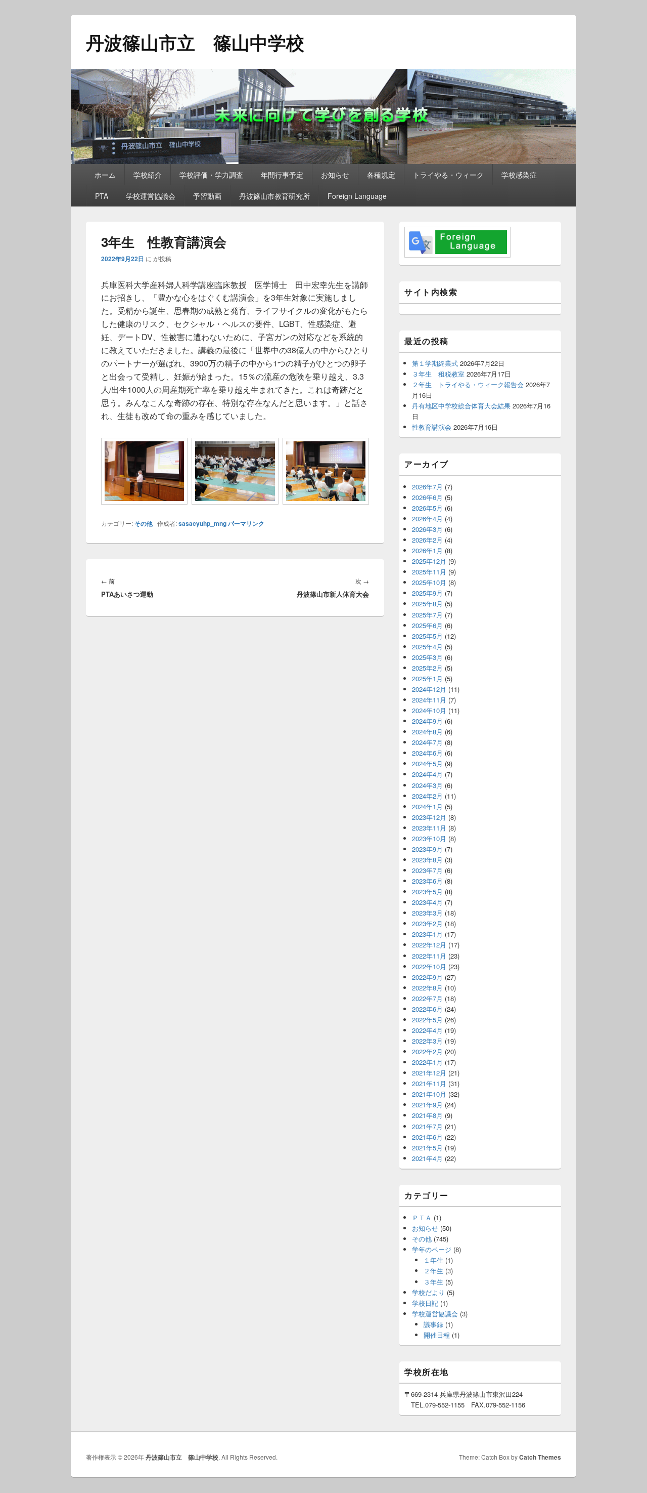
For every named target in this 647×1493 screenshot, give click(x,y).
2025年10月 (429, 582)
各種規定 (381, 175)
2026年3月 (427, 529)
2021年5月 (427, 1147)
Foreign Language (357, 196)
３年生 (433, 1282)
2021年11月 (429, 1083)
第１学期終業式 (435, 363)
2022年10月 (429, 966)
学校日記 (425, 1303)
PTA (101, 196)
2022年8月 (427, 987)
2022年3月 (427, 1041)
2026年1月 (427, 550)
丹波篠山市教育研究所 (274, 196)
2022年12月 (429, 944)
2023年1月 (427, 934)
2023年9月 (427, 849)
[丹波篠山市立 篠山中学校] (323, 161)
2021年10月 (429, 1094)
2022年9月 (427, 977)
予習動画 (207, 196)
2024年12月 (429, 689)
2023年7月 (427, 870)
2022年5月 (427, 1019)
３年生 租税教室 (438, 374)
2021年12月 (429, 1072)
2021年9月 (427, 1104)
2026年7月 (427, 486)
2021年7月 (427, 1126)
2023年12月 (429, 817)
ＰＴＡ (422, 1217)
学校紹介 (147, 175)
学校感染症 (519, 175)
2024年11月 (429, 699)
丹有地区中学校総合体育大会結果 (461, 405)
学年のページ (431, 1249)
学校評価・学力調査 (211, 175)
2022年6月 (427, 1009)
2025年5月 (427, 636)
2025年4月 (427, 646)
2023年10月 (429, 838)
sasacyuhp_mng (202, 523)
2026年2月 (427, 540)
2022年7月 (427, 998)
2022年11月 (429, 956)
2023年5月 (427, 891)
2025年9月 (427, 593)
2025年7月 (427, 614)
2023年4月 (427, 902)
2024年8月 (427, 731)
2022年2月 (427, 1051)
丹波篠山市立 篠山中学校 (195, 42)
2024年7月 (427, 742)
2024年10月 (429, 710)
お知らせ (335, 175)
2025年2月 (427, 668)
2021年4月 (427, 1158)
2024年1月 (427, 806)
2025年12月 (429, 561)
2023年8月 (427, 859)
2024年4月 (427, 774)
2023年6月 (427, 881)
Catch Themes (540, 1457)
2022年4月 (427, 1030)
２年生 (433, 1270)
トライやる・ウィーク (448, 175)
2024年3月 (427, 785)
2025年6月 (427, 625)
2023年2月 (427, 923)
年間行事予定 (282, 175)
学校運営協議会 (150, 196)
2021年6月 (427, 1137)
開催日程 (437, 1335)
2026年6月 (427, 497)
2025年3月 (427, 657)
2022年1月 (427, 1062)
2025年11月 (429, 571)
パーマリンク (246, 523)
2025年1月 (427, 678)
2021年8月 (427, 1115)
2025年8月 (427, 603)
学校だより (428, 1292)
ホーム (105, 175)
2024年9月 (427, 721)
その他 (143, 523)
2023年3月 (427, 913)
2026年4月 (427, 518)
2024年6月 (427, 753)
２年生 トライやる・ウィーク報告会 (468, 384)
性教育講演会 (431, 427)
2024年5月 (427, 763)
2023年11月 (429, 828)
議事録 (433, 1324)
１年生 (433, 1260)
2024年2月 (427, 796)
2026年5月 (427, 508)
